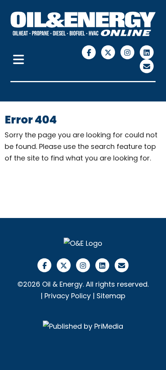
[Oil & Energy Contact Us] (147, 66)
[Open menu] (18, 60)
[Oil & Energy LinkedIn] (147, 52)
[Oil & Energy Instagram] (128, 52)
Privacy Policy (67, 296)
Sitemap (111, 296)
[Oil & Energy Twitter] (109, 52)
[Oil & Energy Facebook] (90, 52)
